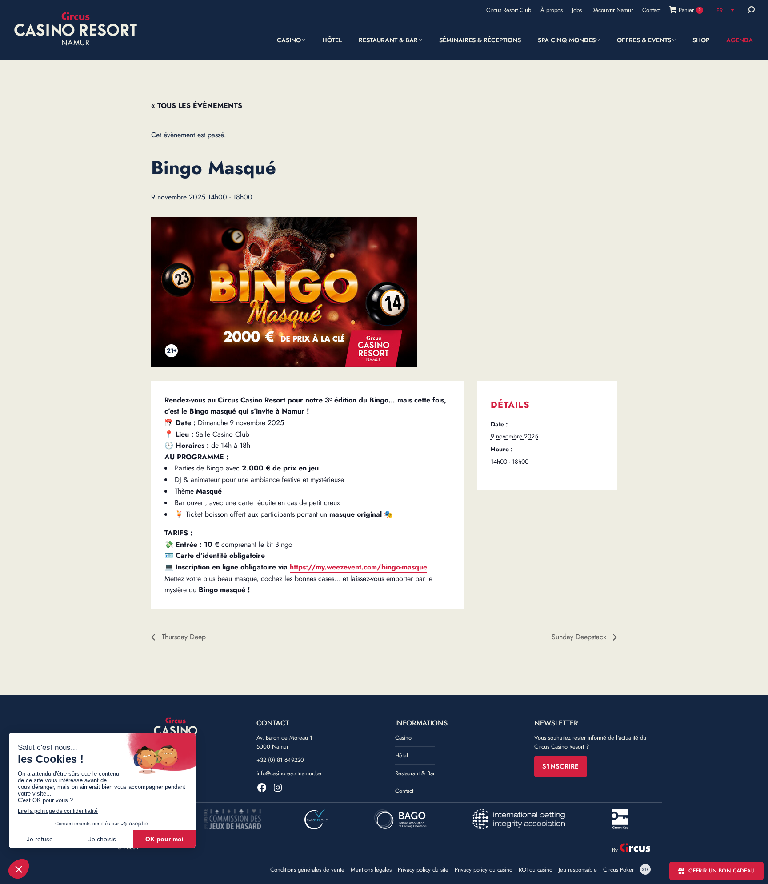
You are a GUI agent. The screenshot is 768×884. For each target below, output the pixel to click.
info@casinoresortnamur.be (288, 773)
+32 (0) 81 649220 (280, 760)
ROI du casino (535, 870)
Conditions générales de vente (307, 870)
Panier (689, 10)
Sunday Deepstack (580, 637)
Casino (403, 737)
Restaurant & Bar (415, 773)
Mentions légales (371, 870)
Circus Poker (618, 870)
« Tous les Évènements (196, 105)
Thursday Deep (183, 637)
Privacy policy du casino (483, 870)
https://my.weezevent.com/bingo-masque (358, 567)
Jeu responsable (578, 870)
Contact (404, 791)
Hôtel (401, 755)
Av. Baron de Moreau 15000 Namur (284, 742)
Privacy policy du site (423, 870)
